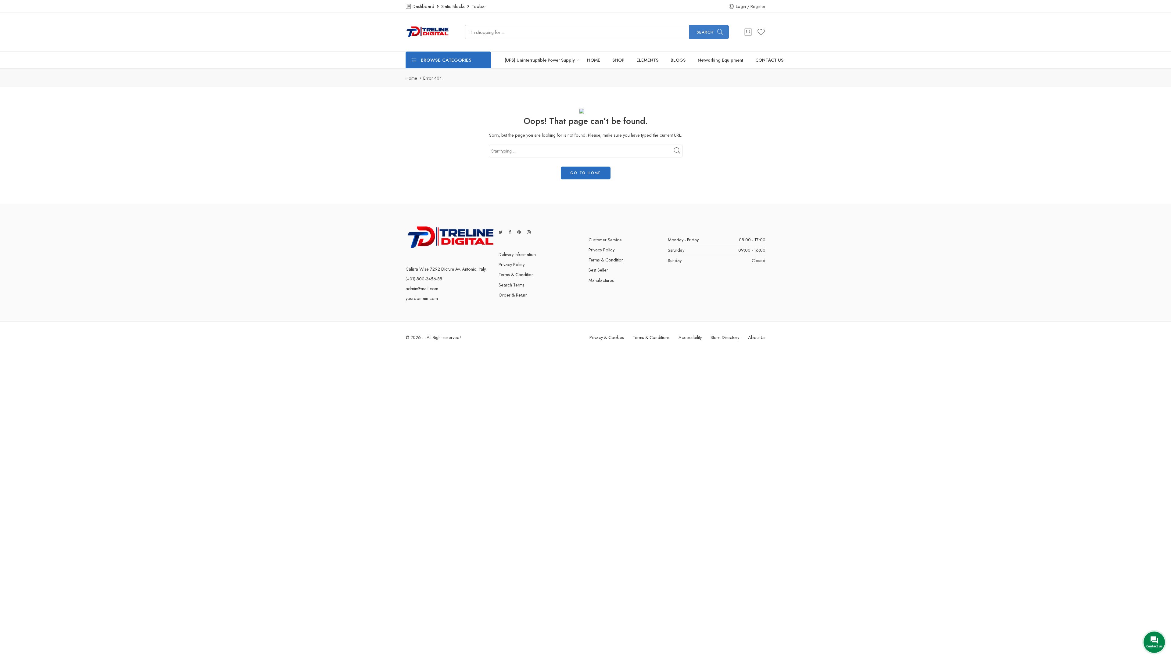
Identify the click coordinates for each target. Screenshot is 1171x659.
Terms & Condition (516, 274)
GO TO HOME (585, 173)
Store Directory (725, 337)
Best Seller (598, 270)
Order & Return (513, 295)
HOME (593, 60)
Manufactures (601, 280)
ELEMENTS (647, 60)
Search (705, 32)
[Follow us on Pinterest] (519, 232)
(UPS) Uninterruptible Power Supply (540, 60)
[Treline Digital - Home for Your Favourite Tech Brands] (427, 32)
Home (411, 78)
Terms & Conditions (651, 337)
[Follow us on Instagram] (529, 232)
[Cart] (748, 32)
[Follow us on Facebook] (510, 232)
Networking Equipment (720, 60)
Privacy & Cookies (606, 337)
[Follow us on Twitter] (501, 232)
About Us (756, 337)
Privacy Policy (512, 264)
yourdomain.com (422, 298)
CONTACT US (769, 60)
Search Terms (512, 285)
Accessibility (690, 337)
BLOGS (678, 60)
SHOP (618, 60)
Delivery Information (517, 254)
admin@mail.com (422, 288)
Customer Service (605, 239)
